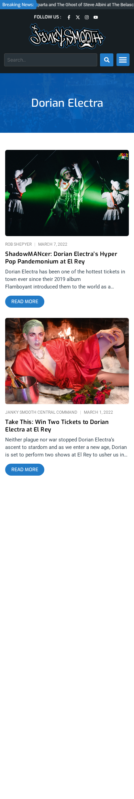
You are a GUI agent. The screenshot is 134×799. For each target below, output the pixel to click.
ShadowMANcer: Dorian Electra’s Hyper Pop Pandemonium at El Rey (61, 258)
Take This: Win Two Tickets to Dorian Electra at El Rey (57, 426)
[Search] (106, 59)
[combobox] (50, 59)
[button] (123, 59)
